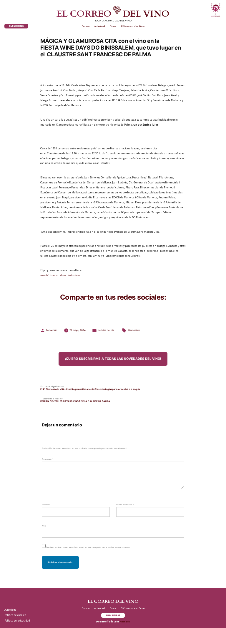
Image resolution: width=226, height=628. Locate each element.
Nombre (46, 505)
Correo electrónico (125, 505)
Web (44, 526)
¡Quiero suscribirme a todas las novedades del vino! (113, 359)
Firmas (112, 26)
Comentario (47, 459)
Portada (85, 26)
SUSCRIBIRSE (16, 26)
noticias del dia (106, 330)
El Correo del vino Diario (132, 26)
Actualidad (99, 26)
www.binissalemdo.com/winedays (60, 275)
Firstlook (125, 622)
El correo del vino (113, 14)
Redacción (51, 330)
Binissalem (134, 330)
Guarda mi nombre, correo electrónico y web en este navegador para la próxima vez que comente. (88, 547)
